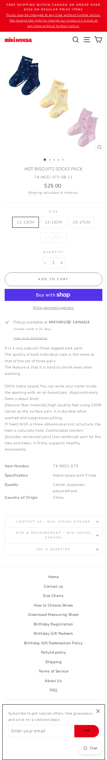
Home (53, 576)
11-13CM (25, 222)
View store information (30, 338)
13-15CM (53, 222)
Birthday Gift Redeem (53, 633)
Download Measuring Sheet (53, 614)
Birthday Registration (53, 624)
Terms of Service (54, 671)
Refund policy (53, 652)
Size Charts (53, 595)
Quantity (53, 252)
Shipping (35, 192)
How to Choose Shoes (53, 605)
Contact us (53, 586)
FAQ (53, 690)
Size (53, 212)
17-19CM (53, 237)
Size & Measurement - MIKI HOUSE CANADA (53, 535)
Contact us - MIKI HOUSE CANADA (53, 522)
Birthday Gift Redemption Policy (53, 643)
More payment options (53, 307)
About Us (53, 680)
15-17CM (81, 222)
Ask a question (53, 549)
